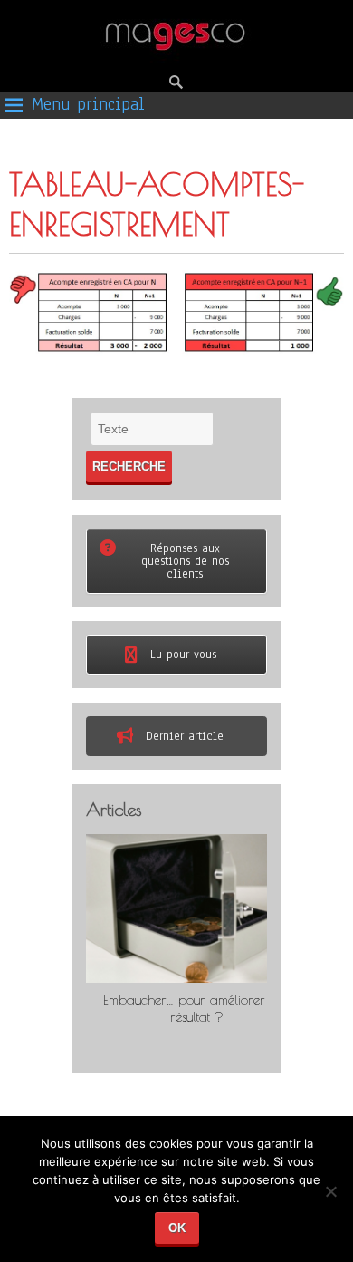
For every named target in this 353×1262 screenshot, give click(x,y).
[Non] (330, 1198)
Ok (177, 1228)
